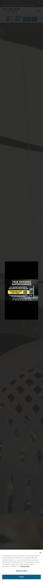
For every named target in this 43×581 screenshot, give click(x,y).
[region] (21, 565)
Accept (21, 577)
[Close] (40, 552)
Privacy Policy (25, 566)
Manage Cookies (21, 571)
